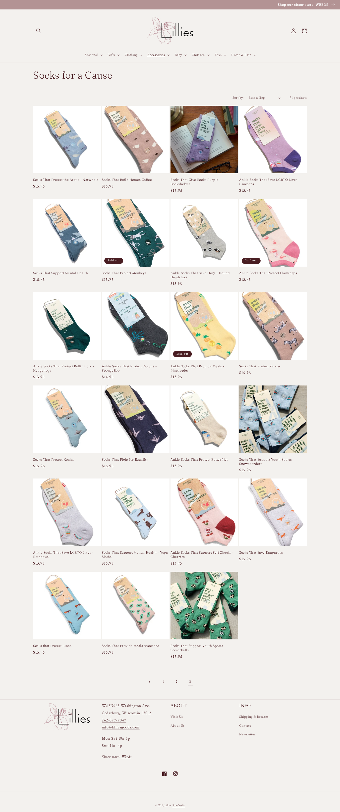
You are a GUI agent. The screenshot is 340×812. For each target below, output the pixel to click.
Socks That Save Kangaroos (261, 552)
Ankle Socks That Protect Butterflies (199, 459)
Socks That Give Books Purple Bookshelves (194, 182)
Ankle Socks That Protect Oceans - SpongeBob (129, 368)
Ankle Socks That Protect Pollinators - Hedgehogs (63, 368)
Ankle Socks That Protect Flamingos (268, 273)
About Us (177, 725)
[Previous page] (149, 681)
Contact (245, 725)
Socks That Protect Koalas (53, 459)
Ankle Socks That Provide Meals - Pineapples (197, 368)
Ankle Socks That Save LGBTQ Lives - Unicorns (269, 182)
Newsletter (247, 734)
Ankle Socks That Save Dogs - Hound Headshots (200, 275)
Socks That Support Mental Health (60, 273)
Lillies (168, 805)
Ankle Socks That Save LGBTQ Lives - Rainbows (63, 554)
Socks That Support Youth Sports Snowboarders (265, 461)
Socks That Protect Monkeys (124, 273)
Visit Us (176, 717)
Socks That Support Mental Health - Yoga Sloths (135, 554)
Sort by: (238, 98)
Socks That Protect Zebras (260, 366)
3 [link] (190, 681)
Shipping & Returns (254, 717)
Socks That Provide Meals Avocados (130, 646)
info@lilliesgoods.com (121, 727)
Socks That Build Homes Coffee (127, 180)
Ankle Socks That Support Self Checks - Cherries (202, 554)
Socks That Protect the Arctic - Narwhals (65, 180)
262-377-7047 (114, 720)
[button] (38, 30)
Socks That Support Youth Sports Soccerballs (196, 648)
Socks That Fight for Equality (125, 459)
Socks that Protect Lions (52, 646)
